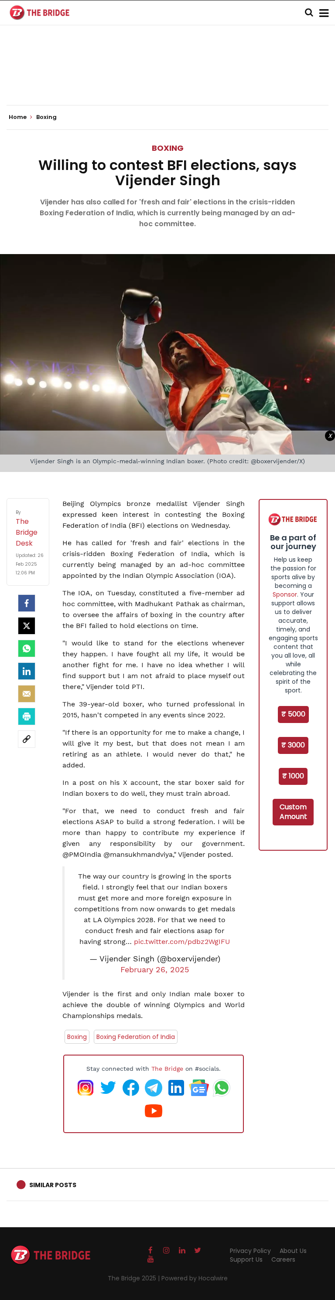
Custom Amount (293, 812)
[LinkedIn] (26, 671)
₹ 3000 (293, 745)
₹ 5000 (293, 714)
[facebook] (26, 603)
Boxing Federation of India (135, 1036)
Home (18, 117)
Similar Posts (52, 1185)
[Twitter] (26, 626)
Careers (283, 1259)
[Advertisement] (167, 78)
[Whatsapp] (26, 648)
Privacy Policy (250, 1250)
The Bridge (167, 1068)
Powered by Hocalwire (194, 1278)
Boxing (168, 148)
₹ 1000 (293, 776)
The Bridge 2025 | (134, 1278)
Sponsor (285, 594)
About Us (293, 1250)
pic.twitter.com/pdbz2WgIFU (182, 941)
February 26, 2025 (154, 969)
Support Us (246, 1259)
